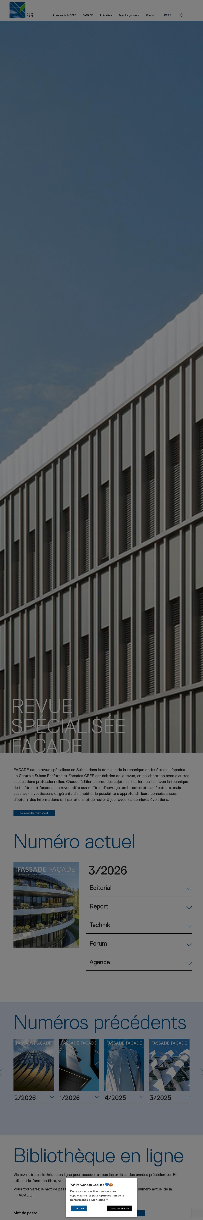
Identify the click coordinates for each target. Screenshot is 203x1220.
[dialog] (101, 1197)
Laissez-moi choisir (119, 1208)
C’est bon (79, 1208)
